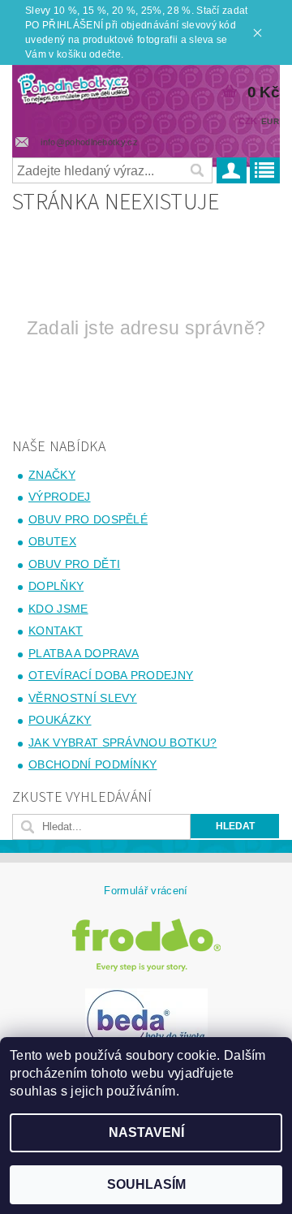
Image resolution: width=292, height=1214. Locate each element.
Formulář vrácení (145, 890)
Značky (51, 474)
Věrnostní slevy (82, 697)
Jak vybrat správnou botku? (122, 742)
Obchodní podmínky (92, 764)
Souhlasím (146, 1184)
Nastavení (146, 1132)
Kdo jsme (58, 608)
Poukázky (60, 719)
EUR (270, 121)
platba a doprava (83, 653)
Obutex (52, 541)
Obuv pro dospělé (88, 519)
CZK (248, 121)
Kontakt (55, 630)
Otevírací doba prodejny (110, 675)
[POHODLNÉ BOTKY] (73, 86)
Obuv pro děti (74, 563)
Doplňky (56, 585)
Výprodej (59, 496)
